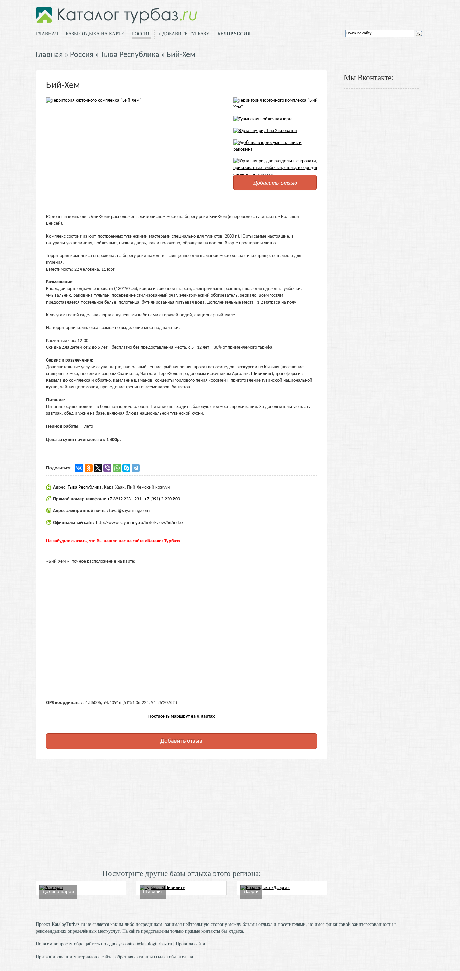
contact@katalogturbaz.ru (147, 943)
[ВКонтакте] (79, 468)
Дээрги (251, 891)
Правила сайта (190, 943)
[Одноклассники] (89, 468)
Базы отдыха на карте (95, 33)
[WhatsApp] (117, 468)
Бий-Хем (181, 55)
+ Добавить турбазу (183, 33)
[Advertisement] (181, 813)
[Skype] (126, 468)
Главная (47, 33)
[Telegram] (136, 468)
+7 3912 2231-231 (124, 499)
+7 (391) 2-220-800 (161, 499)
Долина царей (58, 891)
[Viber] (107, 468)
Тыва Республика (130, 55)
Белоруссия (234, 33)
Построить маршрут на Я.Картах (181, 716)
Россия (141, 33)
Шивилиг (152, 891)
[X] (98, 468)
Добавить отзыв (275, 182)
